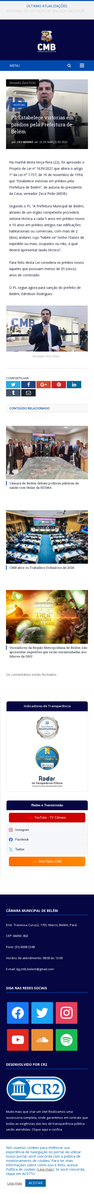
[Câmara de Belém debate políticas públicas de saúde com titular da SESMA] (47, 452)
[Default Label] (18, 1040)
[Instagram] (66, 1013)
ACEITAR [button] (35, 1182)
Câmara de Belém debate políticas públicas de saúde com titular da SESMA (44, 485)
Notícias (19, 105)
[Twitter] (42, 1013)
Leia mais (45, 1169)
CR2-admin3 (25, 142)
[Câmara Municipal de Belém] (47, 40)
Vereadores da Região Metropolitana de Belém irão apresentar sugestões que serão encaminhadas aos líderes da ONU (48, 651)
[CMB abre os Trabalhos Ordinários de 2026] (47, 537)
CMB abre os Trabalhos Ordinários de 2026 (41, 567)
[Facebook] (18, 1013)
